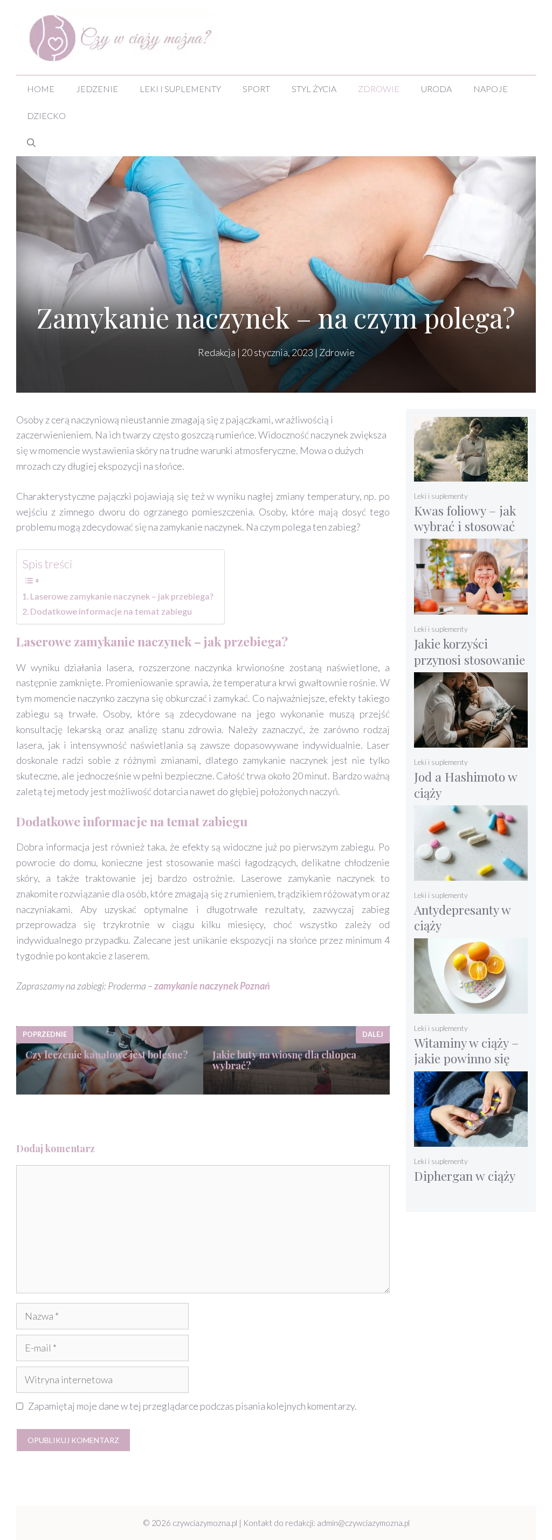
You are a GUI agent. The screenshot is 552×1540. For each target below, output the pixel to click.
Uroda (436, 88)
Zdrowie (378, 88)
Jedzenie (97, 88)
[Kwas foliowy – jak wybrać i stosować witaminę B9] (471, 474)
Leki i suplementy (180, 88)
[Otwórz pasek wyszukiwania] (31, 142)
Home (40, 88)
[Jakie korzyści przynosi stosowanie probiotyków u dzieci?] (471, 607)
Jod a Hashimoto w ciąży (466, 784)
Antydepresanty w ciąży (462, 917)
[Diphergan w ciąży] (471, 1139)
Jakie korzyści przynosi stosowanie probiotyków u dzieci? (469, 667)
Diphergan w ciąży (464, 1175)
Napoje (490, 88)
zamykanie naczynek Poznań (212, 986)
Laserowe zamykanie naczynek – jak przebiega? (121, 596)
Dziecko (46, 115)
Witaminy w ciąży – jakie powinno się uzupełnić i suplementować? (466, 1066)
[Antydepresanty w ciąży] (471, 873)
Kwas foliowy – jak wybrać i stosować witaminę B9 (465, 526)
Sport (256, 88)
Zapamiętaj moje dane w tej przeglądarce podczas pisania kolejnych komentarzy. (192, 1406)
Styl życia (314, 88)
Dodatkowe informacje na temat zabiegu (111, 611)
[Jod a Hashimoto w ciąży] (471, 740)
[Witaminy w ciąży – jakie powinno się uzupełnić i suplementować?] (471, 1006)
